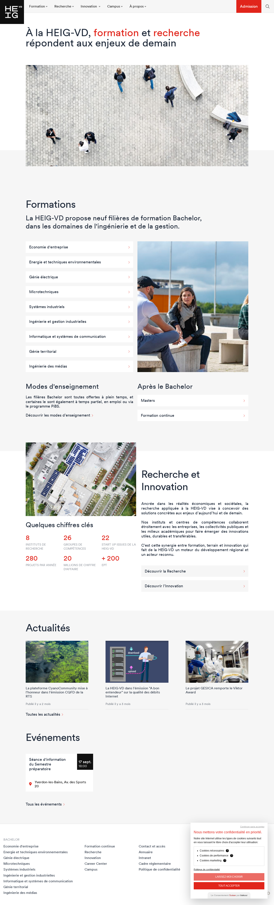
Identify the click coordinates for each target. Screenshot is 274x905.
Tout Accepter (229, 885)
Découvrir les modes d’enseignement (58, 415)
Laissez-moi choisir (229, 876)
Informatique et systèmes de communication (38, 881)
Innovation (93, 858)
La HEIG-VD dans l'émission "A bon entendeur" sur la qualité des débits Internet (133, 692)
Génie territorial (15, 887)
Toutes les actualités (43, 714)
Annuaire (146, 852)
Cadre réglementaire (155, 863)
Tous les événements (44, 804)
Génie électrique (16, 858)
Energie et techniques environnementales (35, 852)
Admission (249, 6)
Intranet (145, 858)
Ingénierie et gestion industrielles (29, 875)
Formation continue (100, 846)
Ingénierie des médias (20, 892)
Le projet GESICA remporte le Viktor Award (214, 690)
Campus (91, 869)
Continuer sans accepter (252, 826)
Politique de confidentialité (159, 869)
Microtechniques (16, 863)
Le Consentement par (229, 895)
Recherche (93, 852)
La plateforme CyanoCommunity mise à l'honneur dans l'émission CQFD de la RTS (57, 692)
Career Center (96, 863)
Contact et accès (152, 846)
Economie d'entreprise (21, 846)
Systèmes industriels (19, 869)
